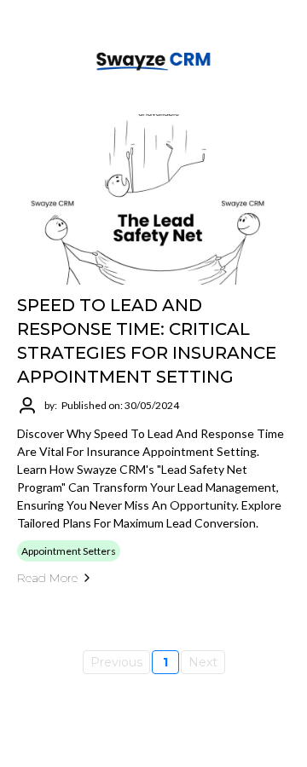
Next (202, 662)
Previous (116, 662)
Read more (47, 577)
